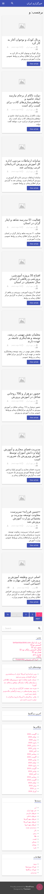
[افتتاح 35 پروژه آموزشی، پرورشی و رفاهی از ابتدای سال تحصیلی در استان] (22, 262)
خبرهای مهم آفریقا (30, 819)
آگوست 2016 (31, 780)
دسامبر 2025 (31, 745)
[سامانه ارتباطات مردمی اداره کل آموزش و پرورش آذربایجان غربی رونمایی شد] (22, 147)
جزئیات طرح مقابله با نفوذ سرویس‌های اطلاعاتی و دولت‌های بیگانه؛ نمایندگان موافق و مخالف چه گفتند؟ (19, 682)
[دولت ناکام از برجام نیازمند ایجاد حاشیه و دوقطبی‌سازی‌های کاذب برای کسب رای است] (22, 81)
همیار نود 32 (36, 652)
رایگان (38, 657)
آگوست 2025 (31, 757)
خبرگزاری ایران (34, 3)
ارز (35, 808)
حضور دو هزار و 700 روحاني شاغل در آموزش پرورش (23, 395)
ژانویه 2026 (32, 743)
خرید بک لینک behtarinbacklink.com (27, 643)
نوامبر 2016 (32, 771)
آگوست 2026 (31, 734)
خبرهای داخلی (31, 816)
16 (8, 614)
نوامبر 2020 (32, 760)
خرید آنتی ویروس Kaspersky (27, 659)
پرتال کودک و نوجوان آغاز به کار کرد (24, 41)
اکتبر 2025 (32, 751)
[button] (3, 3)
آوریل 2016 (32, 791)
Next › (37, 619)
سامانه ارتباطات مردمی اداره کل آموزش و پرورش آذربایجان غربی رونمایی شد (22, 164)
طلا (35, 836)
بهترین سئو (37, 654)
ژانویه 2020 (32, 765)
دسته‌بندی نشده (31, 828)
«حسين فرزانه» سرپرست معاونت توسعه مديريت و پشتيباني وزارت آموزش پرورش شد (25, 516)
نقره (34, 848)
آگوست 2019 (31, 768)
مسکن (34, 842)
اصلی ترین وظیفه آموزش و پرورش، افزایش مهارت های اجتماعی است (23, 580)
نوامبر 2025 (32, 748)
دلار (35, 830)
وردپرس (33, 873)
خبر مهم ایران (31, 47)
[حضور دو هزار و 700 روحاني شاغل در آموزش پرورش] (22, 380)
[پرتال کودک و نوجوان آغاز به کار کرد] (22, 26)
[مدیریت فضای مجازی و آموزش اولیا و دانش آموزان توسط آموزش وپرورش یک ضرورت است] (22, 435)
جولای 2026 (32, 737)
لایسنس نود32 (35, 645)
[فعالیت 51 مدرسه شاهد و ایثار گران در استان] (22, 206)
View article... (33, 64)
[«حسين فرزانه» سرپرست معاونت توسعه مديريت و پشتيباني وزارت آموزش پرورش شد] (22, 498)
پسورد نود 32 (36, 647)
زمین (34, 833)
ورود (34, 864)
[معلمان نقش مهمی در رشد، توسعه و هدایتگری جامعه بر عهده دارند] (22, 321)
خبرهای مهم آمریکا (30, 822)
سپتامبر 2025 (31, 754)
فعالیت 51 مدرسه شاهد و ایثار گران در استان (22, 221)
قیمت (34, 588)
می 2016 (33, 788)
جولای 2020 (32, 763)
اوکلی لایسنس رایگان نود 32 (30, 650)
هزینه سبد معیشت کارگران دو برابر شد (23, 688)
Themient (26, 889)
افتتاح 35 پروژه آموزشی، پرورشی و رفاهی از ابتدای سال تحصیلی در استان (25, 279)
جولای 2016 (32, 783)
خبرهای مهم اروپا (30, 825)
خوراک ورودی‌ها (31, 867)
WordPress (30, 887)
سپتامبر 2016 (31, 777)
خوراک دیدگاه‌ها (31, 870)
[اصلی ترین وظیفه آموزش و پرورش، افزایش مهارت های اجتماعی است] (22, 563)
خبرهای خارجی (31, 813)
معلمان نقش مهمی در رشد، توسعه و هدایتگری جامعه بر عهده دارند (23, 338)
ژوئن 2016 (32, 785)
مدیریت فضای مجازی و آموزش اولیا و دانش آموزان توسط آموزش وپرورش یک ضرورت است (22, 454)
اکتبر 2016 (32, 774)
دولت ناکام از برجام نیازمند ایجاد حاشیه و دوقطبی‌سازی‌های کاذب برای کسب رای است (23, 100)
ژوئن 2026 (32, 740)
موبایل (34, 845)
